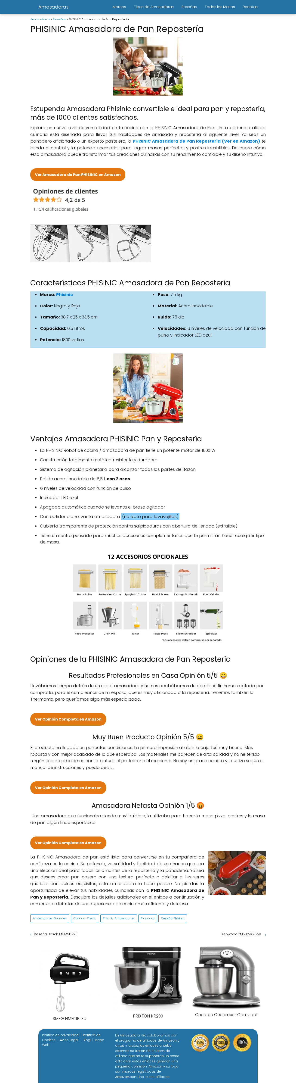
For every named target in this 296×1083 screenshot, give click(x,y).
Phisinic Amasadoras (118, 918)
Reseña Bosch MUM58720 (55, 934)
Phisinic (64, 294)
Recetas (250, 6)
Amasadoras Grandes (50, 918)
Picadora (147, 918)
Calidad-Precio (84, 918)
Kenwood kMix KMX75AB (242, 934)
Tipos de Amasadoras (154, 6)
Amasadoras (53, 7)
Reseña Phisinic (172, 918)
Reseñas (189, 6)
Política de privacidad (60, 1035)
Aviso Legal (69, 1040)
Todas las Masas (220, 6)
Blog (86, 1040)
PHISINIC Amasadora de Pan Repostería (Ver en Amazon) (196, 141)
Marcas (119, 6)
